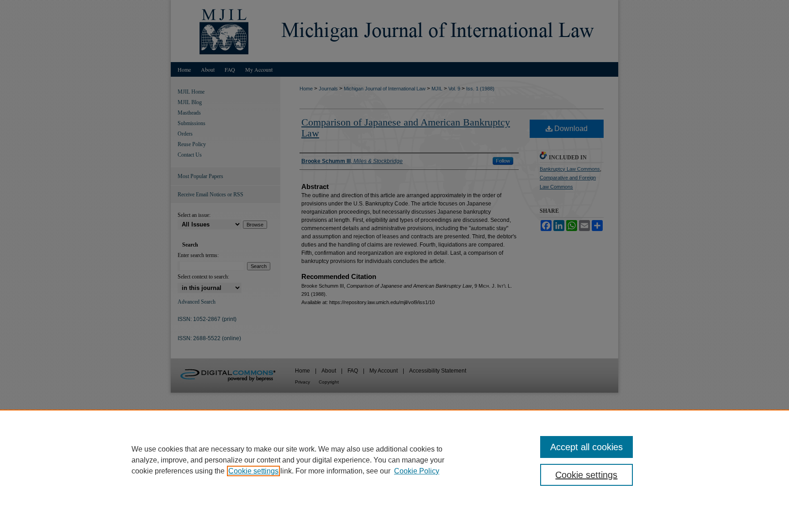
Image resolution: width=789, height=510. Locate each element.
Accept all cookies (586, 447)
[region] (394, 460)
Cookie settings (253, 471)
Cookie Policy (416, 471)
